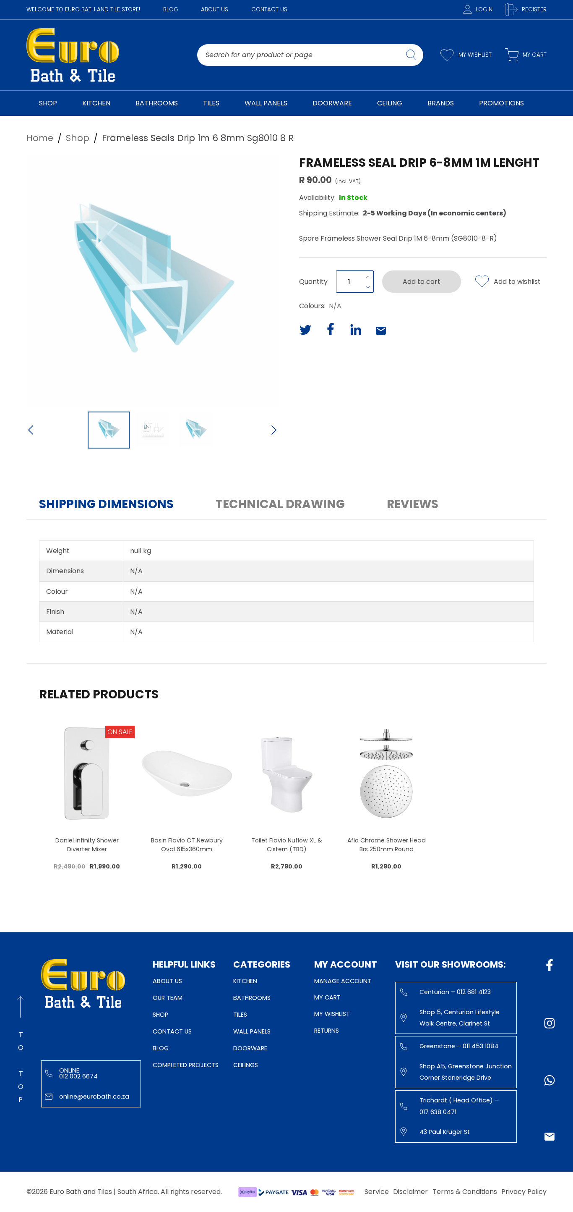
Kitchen (245, 981)
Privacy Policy (524, 1191)
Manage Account (342, 981)
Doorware (250, 1048)
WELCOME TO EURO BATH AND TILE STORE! (83, 9)
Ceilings (245, 1065)
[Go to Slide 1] (109, 430)
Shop (160, 1014)
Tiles (240, 1014)
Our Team (167, 998)
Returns (326, 1030)
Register (534, 9)
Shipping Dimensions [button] (106, 504)
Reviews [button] (412, 504)
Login (484, 9)
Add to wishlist (517, 281)
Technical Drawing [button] (280, 504)
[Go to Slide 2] (152, 430)
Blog (170, 9)
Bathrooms (252, 998)
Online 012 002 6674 (78, 1073)
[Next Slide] (274, 431)
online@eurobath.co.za (94, 1096)
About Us (214, 9)
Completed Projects (186, 1065)
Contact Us (269, 9)
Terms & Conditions (464, 1191)
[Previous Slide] (30, 431)
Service (377, 1191)
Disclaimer (410, 1191)
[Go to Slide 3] (196, 430)
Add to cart (421, 281)
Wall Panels (252, 1031)
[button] (152, 280)
